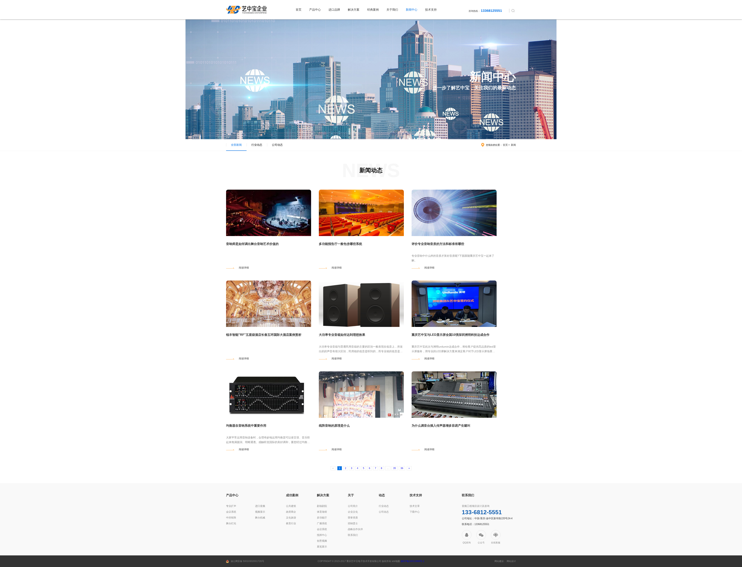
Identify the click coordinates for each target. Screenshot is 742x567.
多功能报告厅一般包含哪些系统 (340, 244)
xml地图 (396, 561)
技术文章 (415, 506)
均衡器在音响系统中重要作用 (246, 425)
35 (394, 468)
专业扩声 (231, 506)
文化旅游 (291, 517)
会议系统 (231, 511)
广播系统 (322, 523)
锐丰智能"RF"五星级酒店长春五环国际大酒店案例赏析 (263, 334)
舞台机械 (260, 517)
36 (402, 468)
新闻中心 (411, 9)
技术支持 (431, 9)
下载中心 (415, 511)
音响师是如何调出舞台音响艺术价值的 (252, 244)
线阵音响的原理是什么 (334, 425)
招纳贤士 (353, 523)
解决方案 (353, 9)
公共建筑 (291, 506)
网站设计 (511, 561)
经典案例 (373, 9)
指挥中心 (322, 535)
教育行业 (291, 523)
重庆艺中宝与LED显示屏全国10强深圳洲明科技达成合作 (450, 334)
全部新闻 (236, 144)
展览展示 (322, 546)
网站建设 (499, 561)
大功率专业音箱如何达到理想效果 (342, 334)
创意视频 (322, 540)
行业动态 (256, 144)
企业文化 (353, 511)
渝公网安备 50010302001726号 (247, 561)
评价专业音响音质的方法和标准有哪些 (438, 244)
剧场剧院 (322, 506)
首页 (298, 9)
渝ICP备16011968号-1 (412, 561)
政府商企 (291, 511)
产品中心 (315, 9)
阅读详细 (244, 267)
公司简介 (353, 506)
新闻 (513, 144)
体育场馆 (322, 511)
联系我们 (353, 535)
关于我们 (392, 9)
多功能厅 (322, 517)
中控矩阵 (231, 517)
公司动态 (277, 144)
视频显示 (260, 511)
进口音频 (260, 506)
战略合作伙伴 (355, 529)
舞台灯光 (231, 523)
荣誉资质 (353, 517)
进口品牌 (334, 9)
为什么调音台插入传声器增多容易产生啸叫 (441, 425)
